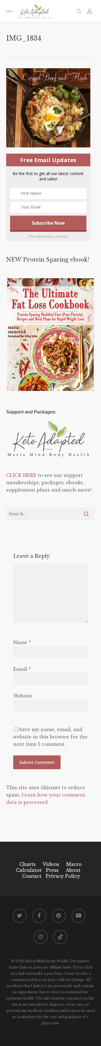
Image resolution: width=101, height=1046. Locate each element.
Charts (27, 864)
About (73, 870)
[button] (9, 11)
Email (22, 669)
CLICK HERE (21, 475)
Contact (32, 876)
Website (23, 696)
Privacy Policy (62, 876)
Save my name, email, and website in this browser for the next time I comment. (50, 737)
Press (52, 870)
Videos (51, 864)
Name (22, 642)
